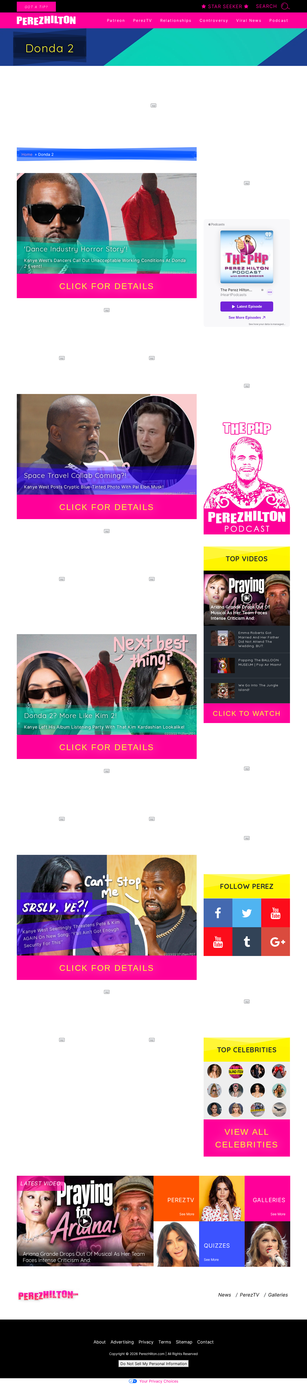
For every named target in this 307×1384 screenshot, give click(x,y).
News (224, 1295)
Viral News (248, 20)
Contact (205, 1341)
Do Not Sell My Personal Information (153, 1363)
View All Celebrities (246, 1138)
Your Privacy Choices (158, 1381)
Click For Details (106, 286)
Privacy (146, 1341)
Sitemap (184, 1341)
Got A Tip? (36, 7)
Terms (164, 1341)
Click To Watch (247, 713)
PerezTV (142, 20)
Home (27, 154)
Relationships (176, 20)
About (100, 1341)
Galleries (278, 1295)
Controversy (214, 20)
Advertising (122, 1341)
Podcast (278, 20)
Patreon (116, 20)
